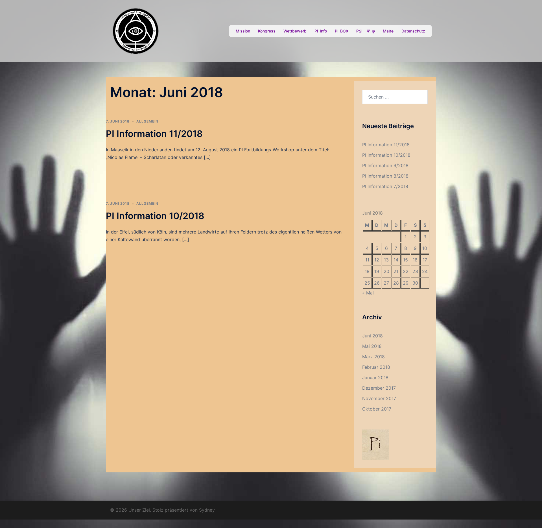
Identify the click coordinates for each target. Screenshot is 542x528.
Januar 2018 (375, 377)
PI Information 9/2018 (385, 165)
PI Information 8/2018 (385, 176)
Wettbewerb (295, 31)
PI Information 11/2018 (154, 133)
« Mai (368, 293)
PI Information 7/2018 (385, 186)
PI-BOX (341, 31)
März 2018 (373, 356)
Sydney (207, 510)
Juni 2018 (372, 336)
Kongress (267, 31)
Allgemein (147, 121)
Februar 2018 (376, 367)
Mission (243, 31)
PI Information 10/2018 (155, 215)
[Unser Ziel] (135, 30)
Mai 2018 (372, 346)
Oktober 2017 (376, 409)
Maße (388, 31)
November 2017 (379, 398)
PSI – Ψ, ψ (365, 31)
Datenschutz (413, 31)
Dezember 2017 (379, 388)
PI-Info (320, 31)
